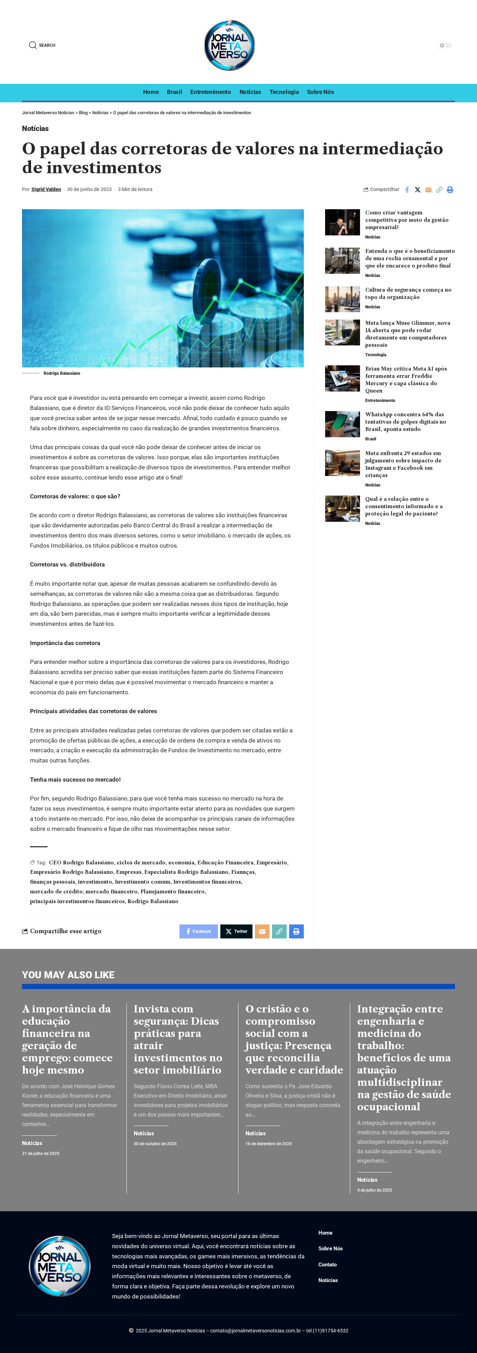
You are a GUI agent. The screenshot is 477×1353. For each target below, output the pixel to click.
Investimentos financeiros (207, 882)
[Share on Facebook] (407, 189)
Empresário (271, 863)
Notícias (35, 128)
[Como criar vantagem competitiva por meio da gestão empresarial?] (342, 222)
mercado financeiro (112, 891)
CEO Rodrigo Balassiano (81, 863)
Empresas (128, 872)
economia (181, 863)
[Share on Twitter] (418, 189)
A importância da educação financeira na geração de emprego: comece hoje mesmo (67, 1039)
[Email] (428, 189)
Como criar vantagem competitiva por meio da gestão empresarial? (407, 220)
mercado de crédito (56, 891)
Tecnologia (375, 354)
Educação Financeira (225, 863)
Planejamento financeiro (172, 891)
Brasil (370, 439)
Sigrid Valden (46, 189)
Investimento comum (142, 882)
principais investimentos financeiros (77, 901)
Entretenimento (380, 400)
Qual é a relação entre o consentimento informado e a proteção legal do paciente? (404, 506)
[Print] (450, 189)
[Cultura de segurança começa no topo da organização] (342, 299)
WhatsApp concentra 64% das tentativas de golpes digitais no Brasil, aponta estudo (405, 421)
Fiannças (243, 872)
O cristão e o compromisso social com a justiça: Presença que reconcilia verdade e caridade (294, 1039)
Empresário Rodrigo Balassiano (71, 872)
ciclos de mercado (141, 863)
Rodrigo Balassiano (152, 901)
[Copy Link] (439, 189)
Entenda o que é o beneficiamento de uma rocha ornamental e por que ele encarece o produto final (410, 258)
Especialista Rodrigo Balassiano (186, 872)
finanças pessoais (52, 882)
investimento (95, 882)
